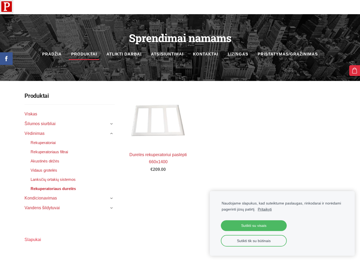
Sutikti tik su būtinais (254, 241)
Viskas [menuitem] (31, 114)
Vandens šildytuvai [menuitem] (42, 208)
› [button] (112, 124)
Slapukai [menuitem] (33, 239)
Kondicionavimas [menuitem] (41, 198)
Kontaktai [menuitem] (205, 54)
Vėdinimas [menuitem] (35, 133)
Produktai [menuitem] (84, 54)
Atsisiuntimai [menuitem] (167, 54)
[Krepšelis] (354, 70)
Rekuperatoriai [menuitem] (43, 142)
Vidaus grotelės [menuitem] (44, 170)
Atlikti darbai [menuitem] (124, 54)
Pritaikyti (265, 209)
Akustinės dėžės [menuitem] (45, 161)
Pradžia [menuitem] (52, 54)
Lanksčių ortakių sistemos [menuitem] (53, 179)
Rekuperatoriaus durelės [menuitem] (53, 188)
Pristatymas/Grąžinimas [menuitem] (288, 54)
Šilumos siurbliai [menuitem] (40, 123)
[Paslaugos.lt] (6, 11)
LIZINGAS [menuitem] (238, 54)
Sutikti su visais (253, 225)
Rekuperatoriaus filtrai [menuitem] (49, 152)
